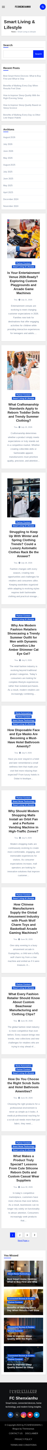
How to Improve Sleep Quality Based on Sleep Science (20, 1367)
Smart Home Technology (23, 720)
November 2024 (11, 206)
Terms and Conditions (23, 1445)
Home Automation (23, 713)
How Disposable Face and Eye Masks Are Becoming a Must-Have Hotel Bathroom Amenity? (23, 738)
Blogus (16, 1429)
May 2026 (8, 158)
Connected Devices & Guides (21, 1299)
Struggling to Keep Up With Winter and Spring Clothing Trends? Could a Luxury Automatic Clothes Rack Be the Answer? (23, 544)
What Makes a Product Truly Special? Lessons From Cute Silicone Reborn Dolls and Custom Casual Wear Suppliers (23, 1168)
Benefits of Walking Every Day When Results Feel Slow (23, 1309)
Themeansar (28, 1429)
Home (13, 32)
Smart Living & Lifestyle (23, 267)
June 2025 (8, 179)
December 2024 (11, 199)
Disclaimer (31, 1433)
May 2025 (8, 185)
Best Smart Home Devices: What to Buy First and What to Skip (22, 1282)
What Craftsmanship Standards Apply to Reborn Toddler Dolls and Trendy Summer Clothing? (23, 412)
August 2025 (9, 165)
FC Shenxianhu (23, 1398)
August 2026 (9, 137)
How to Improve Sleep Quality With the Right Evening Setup (19, 1339)
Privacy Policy (23, 1439)
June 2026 (8, 151)
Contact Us (16, 1433)
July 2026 (8, 144)
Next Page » (23, 1240)
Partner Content (23, 263)
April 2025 (8, 192)
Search (8, 45)
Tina (15, 300)
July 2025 (8, 172)
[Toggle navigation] (3, 6)
